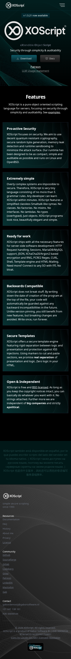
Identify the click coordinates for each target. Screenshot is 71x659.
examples (54, 112)
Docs (52, 58)
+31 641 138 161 (11, 609)
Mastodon (8, 587)
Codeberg (8, 568)
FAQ (5, 524)
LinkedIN (8, 582)
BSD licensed (40, 387)
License (7, 542)
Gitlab (6, 564)
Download (26, 58)
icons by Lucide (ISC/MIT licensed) (30, 637)
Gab (5, 592)
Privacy (6, 537)
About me (8, 533)
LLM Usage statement (35, 71)
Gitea (5, 573)
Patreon (36, 67)
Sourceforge (9, 559)
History (6, 528)
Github (6, 555)
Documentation (11, 519)
